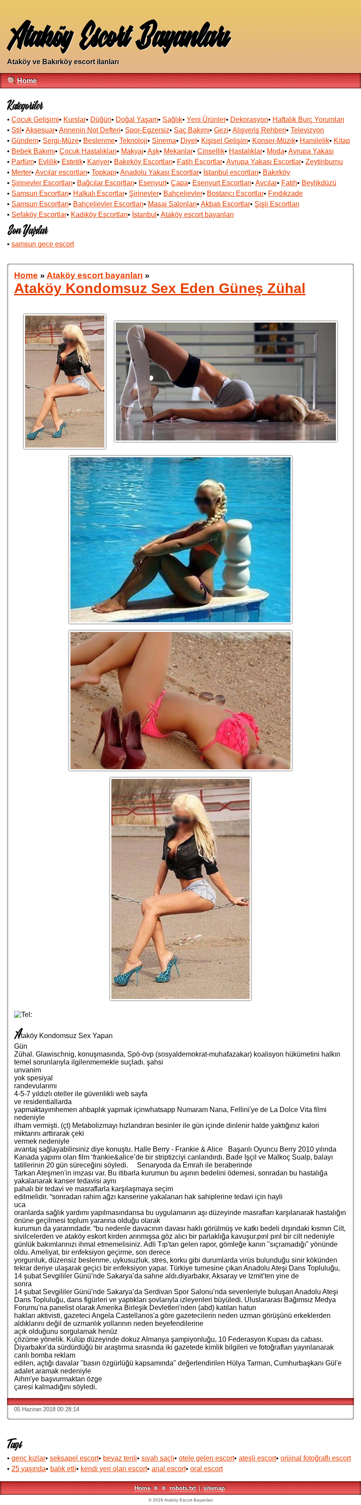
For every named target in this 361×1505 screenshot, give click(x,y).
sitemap (214, 1488)
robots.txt (183, 1488)
